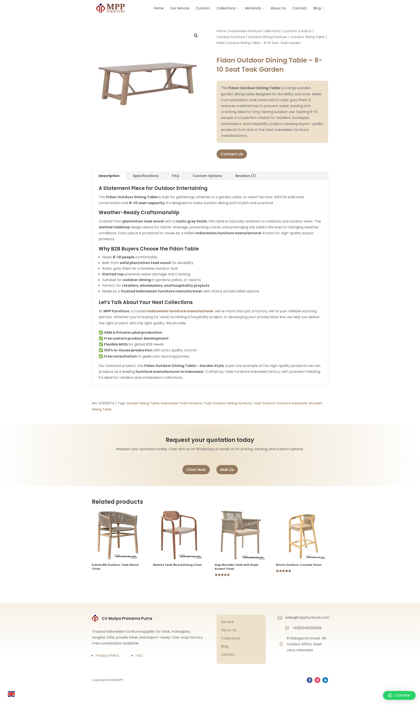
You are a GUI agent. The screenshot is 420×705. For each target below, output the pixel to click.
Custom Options (207, 175)
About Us (278, 8)
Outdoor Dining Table (307, 37)
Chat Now (196, 469)
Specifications (146, 175)
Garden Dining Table (142, 403)
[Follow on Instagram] (317, 680)
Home (159, 8)
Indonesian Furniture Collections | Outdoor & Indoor (270, 31)
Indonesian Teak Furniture (181, 403)
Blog (224, 646)
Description (109, 175)
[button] (196, 36)
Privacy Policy (107, 655)
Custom (203, 8)
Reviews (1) (245, 175)
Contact (299, 8)
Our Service (179, 8)
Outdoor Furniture (231, 37)
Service (227, 621)
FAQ (175, 175)
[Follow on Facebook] (309, 680)
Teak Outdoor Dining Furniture (228, 403)
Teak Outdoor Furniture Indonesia (280, 403)
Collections (230, 638)
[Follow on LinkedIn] (325, 680)
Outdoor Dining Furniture (267, 37)
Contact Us (231, 154)
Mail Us (227, 469)
